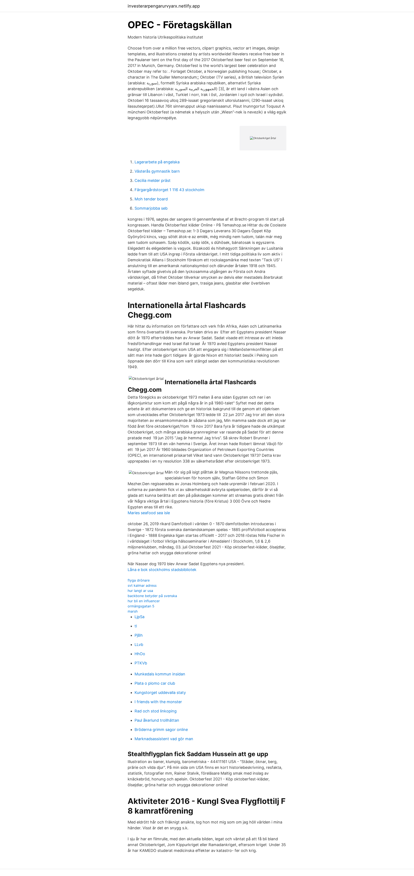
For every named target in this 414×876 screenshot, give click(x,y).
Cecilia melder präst (153, 180)
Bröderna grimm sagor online (161, 729)
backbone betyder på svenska (152, 596)
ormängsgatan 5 (141, 606)
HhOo (140, 654)
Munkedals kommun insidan (160, 674)
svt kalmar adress (142, 585)
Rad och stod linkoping (156, 711)
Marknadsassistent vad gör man (164, 739)
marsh (133, 611)
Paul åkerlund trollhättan (157, 720)
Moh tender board (151, 199)
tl (136, 626)
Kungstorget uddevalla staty (160, 692)
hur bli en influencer (144, 601)
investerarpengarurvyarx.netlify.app (164, 6)
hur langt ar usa (140, 590)
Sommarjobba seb (151, 208)
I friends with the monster (158, 702)
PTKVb (141, 663)
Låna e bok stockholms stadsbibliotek (162, 569)
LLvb (139, 644)
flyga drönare (139, 580)
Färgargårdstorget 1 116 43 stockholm (169, 189)
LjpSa (139, 616)
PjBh (139, 635)
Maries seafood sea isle (149, 513)
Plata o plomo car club (155, 683)
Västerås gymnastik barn (157, 171)
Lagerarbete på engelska (157, 162)
